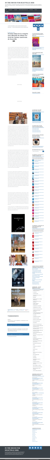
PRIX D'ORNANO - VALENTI (37, 365)
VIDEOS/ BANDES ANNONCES (37, 370)
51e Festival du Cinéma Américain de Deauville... (37, 388)
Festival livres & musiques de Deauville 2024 (38, 335)
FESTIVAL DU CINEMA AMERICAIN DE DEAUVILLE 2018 (38, 330)
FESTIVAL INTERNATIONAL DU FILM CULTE (37, 333)
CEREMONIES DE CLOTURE (37, 307)
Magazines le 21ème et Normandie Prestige (37, 280)
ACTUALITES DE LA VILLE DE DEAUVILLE (37, 295)
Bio (6, 9)
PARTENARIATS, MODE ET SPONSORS (36, 359)
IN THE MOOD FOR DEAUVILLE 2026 (19, 3)
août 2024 (33, 433)
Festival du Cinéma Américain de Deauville (36, 272)
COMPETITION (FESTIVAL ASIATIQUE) (36, 311)
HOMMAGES (35, 337)
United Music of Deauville (35, 277)
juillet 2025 (33, 431)
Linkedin (15, 9)
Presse (36, 9)
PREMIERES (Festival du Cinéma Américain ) (37, 363)
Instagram (10, 9)
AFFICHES (34, 297)
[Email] (38, 29)
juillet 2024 (33, 434)
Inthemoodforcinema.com (23, 9)
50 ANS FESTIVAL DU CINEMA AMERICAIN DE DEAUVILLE (38, 290)
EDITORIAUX (35, 322)
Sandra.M (11, 334)
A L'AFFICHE (35, 292)
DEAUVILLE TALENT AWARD (37, 319)
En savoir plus (37, 459)
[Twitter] (37, 25)
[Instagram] (42, 25)
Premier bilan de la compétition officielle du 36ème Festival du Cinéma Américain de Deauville (18, 36)
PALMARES (34, 356)
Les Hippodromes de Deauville (36, 271)
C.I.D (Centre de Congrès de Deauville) (37, 274)
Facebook (31, 9)
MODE (34, 350)
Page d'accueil (9, 27)
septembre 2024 (34, 432)
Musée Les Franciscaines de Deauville (37, 276)
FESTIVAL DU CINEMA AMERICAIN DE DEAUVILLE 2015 (38, 326)
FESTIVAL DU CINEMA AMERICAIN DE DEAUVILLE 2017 (38, 328)
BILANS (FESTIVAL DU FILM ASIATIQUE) (37, 301)
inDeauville (33, 278)
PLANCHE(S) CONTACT (36, 361)
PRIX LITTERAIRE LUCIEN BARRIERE (36, 368)
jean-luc (11, 325)
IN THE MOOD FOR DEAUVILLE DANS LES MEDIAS (37, 339)
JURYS (34, 344)
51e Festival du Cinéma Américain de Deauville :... (37, 378)
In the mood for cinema (35, 128)
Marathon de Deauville (35, 282)
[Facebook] (34, 25)
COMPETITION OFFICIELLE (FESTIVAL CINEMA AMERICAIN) (38, 313)
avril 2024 (33, 435)
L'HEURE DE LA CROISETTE (37, 346)
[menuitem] (6, 10)
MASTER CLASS (35, 349)
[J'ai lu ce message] (49, 459)
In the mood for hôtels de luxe (36, 131)
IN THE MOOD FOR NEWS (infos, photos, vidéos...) (37, 341)
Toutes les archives (35, 441)
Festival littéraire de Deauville (36, 281)
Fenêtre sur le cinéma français (37, 324)
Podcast (7, 11)
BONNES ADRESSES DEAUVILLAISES (36, 304)
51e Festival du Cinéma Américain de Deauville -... (37, 383)
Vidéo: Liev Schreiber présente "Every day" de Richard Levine (20, 27)
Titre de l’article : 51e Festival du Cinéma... (38, 393)
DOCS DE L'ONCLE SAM (36, 321)
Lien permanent (16, 309)
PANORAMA (34, 357)
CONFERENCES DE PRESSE (36, 316)
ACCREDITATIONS (35, 293)
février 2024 (34, 436)
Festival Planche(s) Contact (36, 275)
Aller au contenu (2, 0)
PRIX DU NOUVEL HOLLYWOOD (37, 366)
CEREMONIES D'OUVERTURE (37, 305)
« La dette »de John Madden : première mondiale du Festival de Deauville (17, 25)
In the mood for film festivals (36, 130)
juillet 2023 (33, 440)
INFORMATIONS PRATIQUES (37, 343)
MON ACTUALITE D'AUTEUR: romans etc (37, 353)
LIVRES (34, 347)
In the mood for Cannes (35, 129)
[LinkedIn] (39, 25)
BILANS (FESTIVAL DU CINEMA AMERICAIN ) (37, 299)
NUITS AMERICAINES (36, 354)
